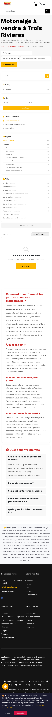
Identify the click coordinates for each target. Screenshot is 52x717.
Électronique (13, 665)
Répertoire (5, 627)
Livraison (29, 581)
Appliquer (26, 108)
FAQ (27, 588)
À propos (4, 634)
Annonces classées (8, 624)
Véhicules (22, 46)
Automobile (19, 657)
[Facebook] (2, 598)
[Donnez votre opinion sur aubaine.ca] (5, 686)
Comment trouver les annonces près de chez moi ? (24, 500)
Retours (29, 584)
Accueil (3, 46)
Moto (3, 665)
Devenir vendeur (7, 638)
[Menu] (44, 3)
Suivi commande (32, 595)
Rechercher (10, 64)
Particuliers (9, 128)
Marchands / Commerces (15, 124)
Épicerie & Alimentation (36, 657)
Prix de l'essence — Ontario (12, 620)
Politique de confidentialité (16, 681)
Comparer (30, 624)
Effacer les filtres (27, 225)
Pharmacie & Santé (8, 662)
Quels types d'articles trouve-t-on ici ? (25, 511)
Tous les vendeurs (12, 121)
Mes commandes (33, 617)
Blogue (4, 631)
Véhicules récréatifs (31, 660)
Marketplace (12, 46)
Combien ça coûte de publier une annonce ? (24, 458)
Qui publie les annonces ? (21, 483)
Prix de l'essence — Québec (12, 617)
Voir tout (26, 266)
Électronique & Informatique (30, 662)
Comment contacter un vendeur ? (25, 491)
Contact (29, 591)
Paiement (30, 627)
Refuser (7, 713)
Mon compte (31, 613)
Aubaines (4, 613)
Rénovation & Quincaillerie (31, 665)
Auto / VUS (15, 660)
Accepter (21, 713)
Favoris (29, 620)
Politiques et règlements (26, 685)
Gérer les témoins (37, 681)
